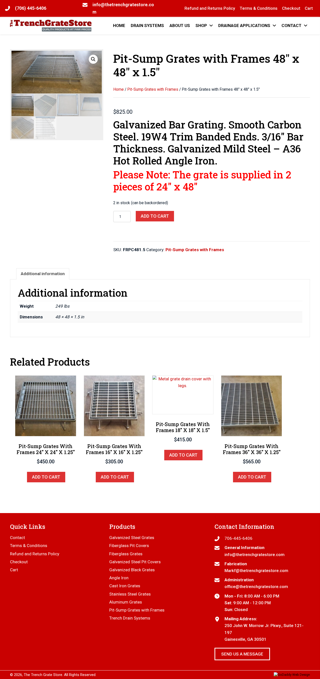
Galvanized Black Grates (132, 569)
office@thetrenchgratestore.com (256, 586)
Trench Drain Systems (129, 618)
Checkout (19, 561)
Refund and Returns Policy (34, 553)
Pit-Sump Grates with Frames (152, 89)
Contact (17, 537)
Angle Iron (118, 577)
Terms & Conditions (28, 545)
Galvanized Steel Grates (131, 537)
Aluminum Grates (125, 602)
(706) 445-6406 (30, 8)
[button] (93, 59)
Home (118, 89)
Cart (14, 569)
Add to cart (155, 216)
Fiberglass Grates (125, 553)
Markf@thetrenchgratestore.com (256, 570)
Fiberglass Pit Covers (129, 545)
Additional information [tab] (43, 273)
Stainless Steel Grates (130, 594)
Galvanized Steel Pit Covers (135, 561)
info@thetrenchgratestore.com (254, 554)
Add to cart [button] (46, 477)
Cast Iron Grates (124, 585)
